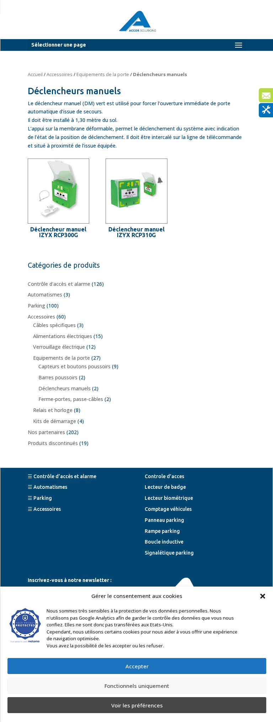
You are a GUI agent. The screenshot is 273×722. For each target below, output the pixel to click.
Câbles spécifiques (54, 325)
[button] (262, 596)
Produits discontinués (53, 443)
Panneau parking (164, 520)
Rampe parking (162, 531)
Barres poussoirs (57, 377)
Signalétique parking (169, 553)
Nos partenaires (46, 432)
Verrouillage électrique (59, 346)
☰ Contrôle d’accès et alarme (62, 476)
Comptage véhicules (168, 509)
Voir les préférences (137, 705)
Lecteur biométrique (169, 498)
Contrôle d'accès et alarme (59, 283)
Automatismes (45, 294)
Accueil (35, 74)
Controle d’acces (164, 476)
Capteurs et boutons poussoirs (74, 366)
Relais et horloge (53, 410)
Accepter (137, 666)
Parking (36, 305)
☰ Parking (40, 498)
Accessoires (60, 74)
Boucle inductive (164, 542)
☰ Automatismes (47, 487)
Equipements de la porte (102, 74)
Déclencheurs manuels (64, 388)
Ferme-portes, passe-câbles (70, 399)
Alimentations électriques (62, 336)
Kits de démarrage (54, 421)
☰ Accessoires (44, 509)
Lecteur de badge (165, 487)
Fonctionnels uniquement (137, 685)
